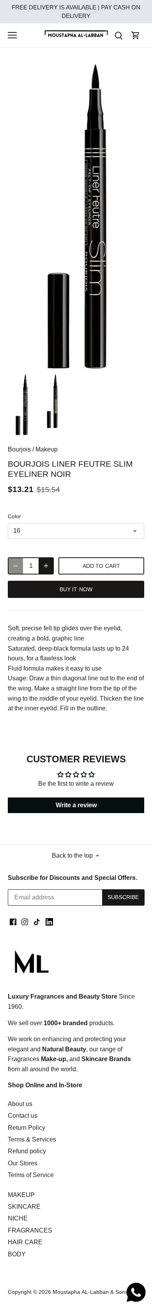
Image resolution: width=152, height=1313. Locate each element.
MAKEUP (21, 1195)
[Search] (118, 35)
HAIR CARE (25, 1242)
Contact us (22, 1115)
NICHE (18, 1218)
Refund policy (27, 1151)
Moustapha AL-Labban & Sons (90, 1292)
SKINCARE (24, 1206)
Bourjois (19, 449)
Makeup (46, 449)
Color (14, 516)
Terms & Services (32, 1139)
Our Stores (22, 1163)
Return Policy (26, 1127)
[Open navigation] (12, 35)
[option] (21, 404)
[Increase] (46, 566)
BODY (17, 1254)
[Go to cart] (135, 35)
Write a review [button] (76, 805)
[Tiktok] (37, 921)
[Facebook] (13, 921)
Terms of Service (31, 1175)
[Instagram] (24, 921)
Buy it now (76, 589)
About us (20, 1104)
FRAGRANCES (30, 1230)
